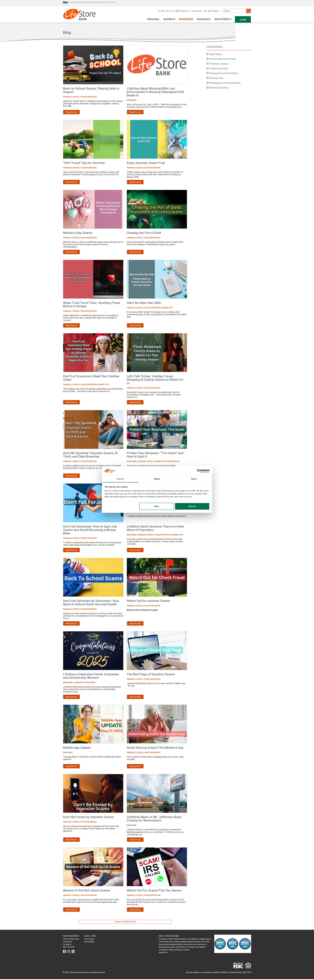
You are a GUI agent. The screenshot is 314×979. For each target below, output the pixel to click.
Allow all (192, 506)
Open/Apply (212, 11)
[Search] (248, 11)
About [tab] (193, 479)
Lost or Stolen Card (71, 939)
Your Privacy (89, 939)
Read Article (71, 112)
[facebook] (64, 951)
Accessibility (89, 942)
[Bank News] (207, 54)
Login (243, 19)
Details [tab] (157, 479)
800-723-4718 (168, 11)
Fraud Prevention (88, 97)
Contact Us (184, 11)
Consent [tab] (120, 479)
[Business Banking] (207, 87)
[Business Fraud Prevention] (207, 73)
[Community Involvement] (207, 58)
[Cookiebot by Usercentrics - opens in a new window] (198, 471)
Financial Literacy (71, 97)
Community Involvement (85, 683)
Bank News (131, 100)
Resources (186, 19)
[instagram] (68, 951)
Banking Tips (167, 308)
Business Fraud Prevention (167, 461)
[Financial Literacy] (207, 63)
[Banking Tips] (207, 77)
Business (169, 19)
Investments (222, 19)
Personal (153, 19)
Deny (156, 506)
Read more (163, 952)
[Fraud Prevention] (207, 68)
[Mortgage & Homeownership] (207, 82)
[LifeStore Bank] (79, 15)
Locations (195, 11)
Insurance (204, 19)
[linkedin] (73, 951)
